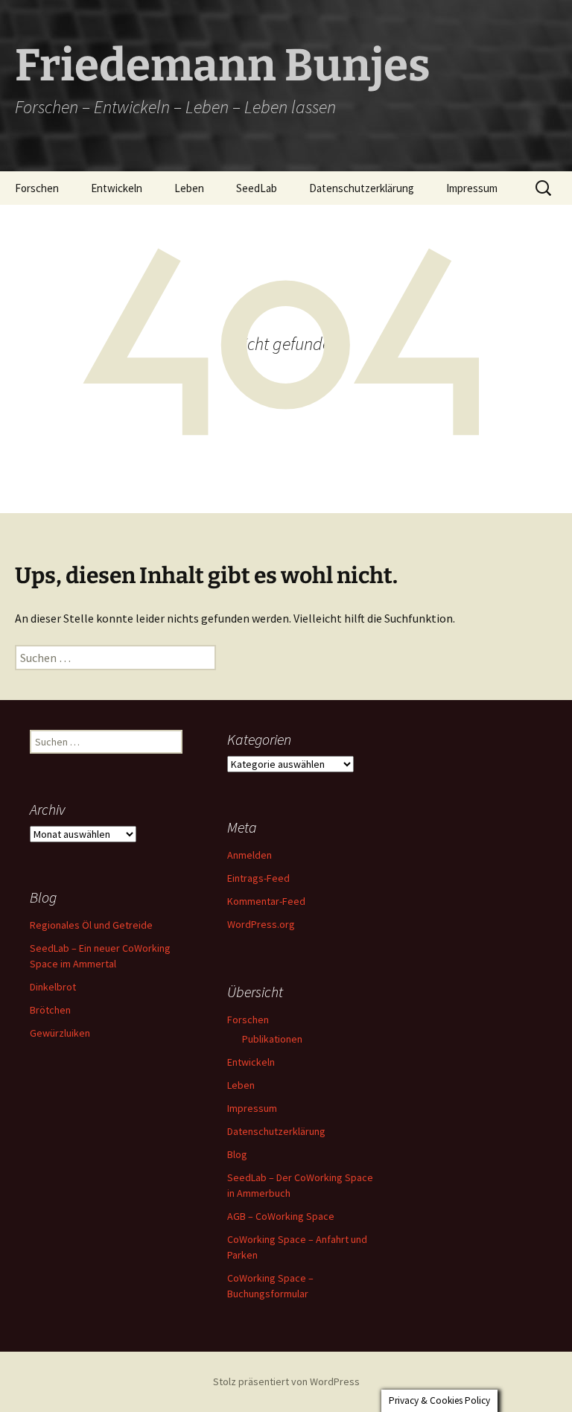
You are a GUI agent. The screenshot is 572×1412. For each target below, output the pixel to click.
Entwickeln (116, 188)
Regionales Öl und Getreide (91, 925)
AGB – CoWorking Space (280, 1216)
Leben (189, 188)
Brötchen (50, 1010)
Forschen (37, 188)
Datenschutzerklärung (361, 188)
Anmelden (249, 855)
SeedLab (256, 188)
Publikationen (272, 1039)
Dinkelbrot (53, 986)
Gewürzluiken (60, 1033)
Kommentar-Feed (266, 901)
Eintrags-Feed (258, 878)
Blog (237, 1154)
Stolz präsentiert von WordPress (286, 1381)
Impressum (472, 188)
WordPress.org (261, 924)
